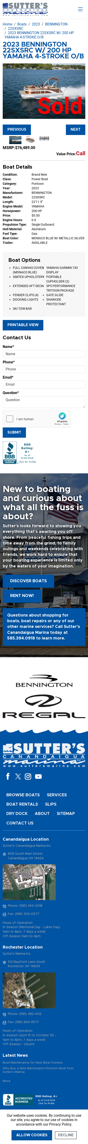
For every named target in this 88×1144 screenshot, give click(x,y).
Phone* (9, 362)
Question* (11, 393)
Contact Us (19, 823)
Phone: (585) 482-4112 (25, 1014)
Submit (14, 432)
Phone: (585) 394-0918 (25, 905)
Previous (16, 129)
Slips (50, 804)
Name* (8, 347)
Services (57, 795)
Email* (8, 377)
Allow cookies (31, 1135)
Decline (66, 1135)
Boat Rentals (22, 804)
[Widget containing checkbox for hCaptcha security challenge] (37, 418)
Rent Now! (22, 596)
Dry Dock (17, 814)
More (6, 1081)
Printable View (23, 325)
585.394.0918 (21, 638)
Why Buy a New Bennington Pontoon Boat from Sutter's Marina (38, 1070)
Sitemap (66, 814)
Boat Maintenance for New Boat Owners (33, 1062)
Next (76, 129)
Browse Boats (23, 795)
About (42, 814)
